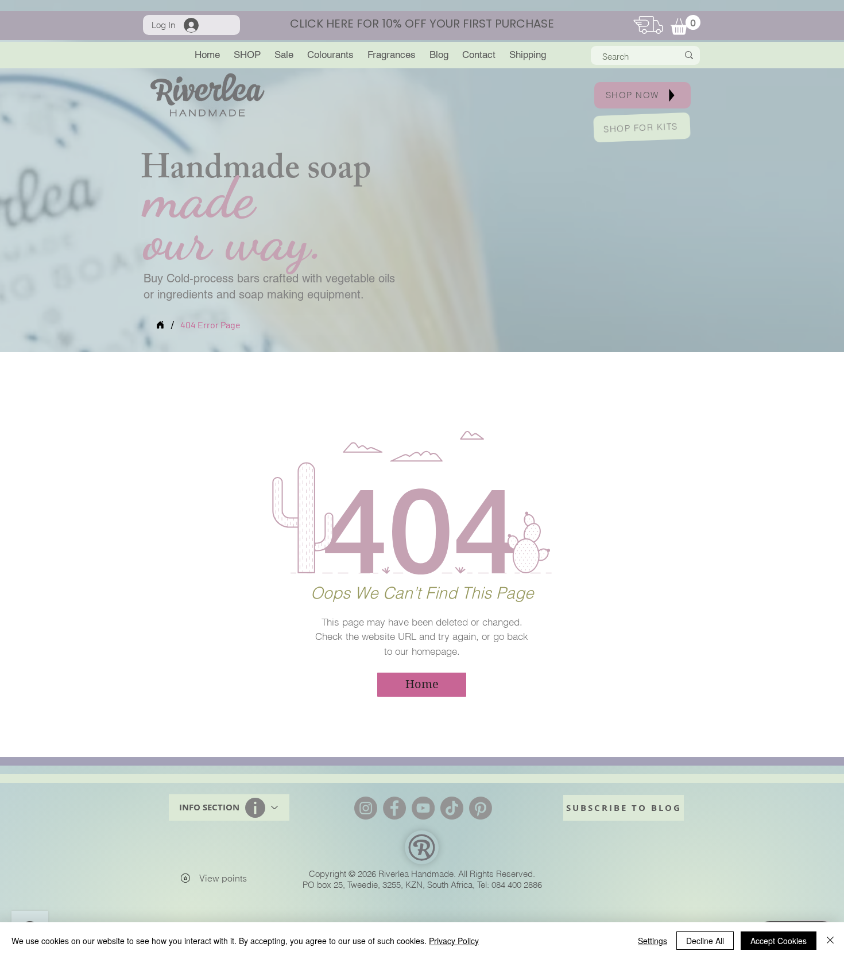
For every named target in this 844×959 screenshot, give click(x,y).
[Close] (830, 940)
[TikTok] (451, 808)
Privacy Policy (454, 940)
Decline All (705, 940)
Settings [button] (652, 940)
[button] (685, 25)
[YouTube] (423, 808)
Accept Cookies (778, 940)
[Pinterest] (480, 808)
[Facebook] (394, 808)
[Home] (160, 325)
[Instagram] (365, 808)
